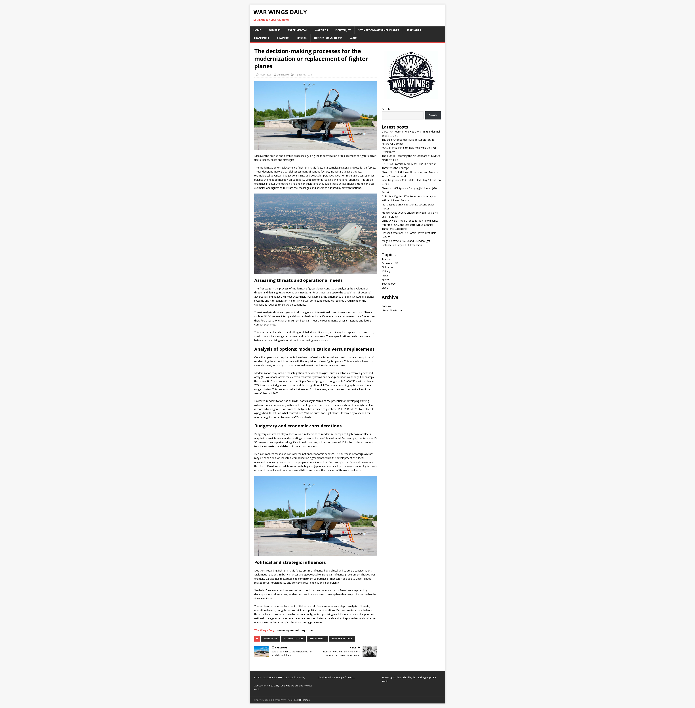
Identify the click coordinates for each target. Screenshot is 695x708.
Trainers (283, 38)
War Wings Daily (264, 630)
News (385, 275)
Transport (261, 38)
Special (302, 38)
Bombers (274, 30)
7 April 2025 (265, 74)
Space (385, 279)
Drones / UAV (390, 263)
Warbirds (321, 30)
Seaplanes (414, 30)
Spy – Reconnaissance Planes (378, 30)
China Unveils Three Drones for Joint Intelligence (410, 220)
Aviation (386, 259)
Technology (388, 283)
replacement (317, 638)
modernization (293, 638)
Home (257, 30)
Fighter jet (343, 30)
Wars (353, 38)
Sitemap (338, 677)
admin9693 (283, 74)
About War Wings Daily (266, 685)
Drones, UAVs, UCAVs (328, 38)
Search (386, 109)
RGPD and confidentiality (291, 677)
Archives (386, 306)
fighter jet (270, 638)
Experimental (297, 30)
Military (386, 271)
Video (385, 287)
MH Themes (303, 699)
